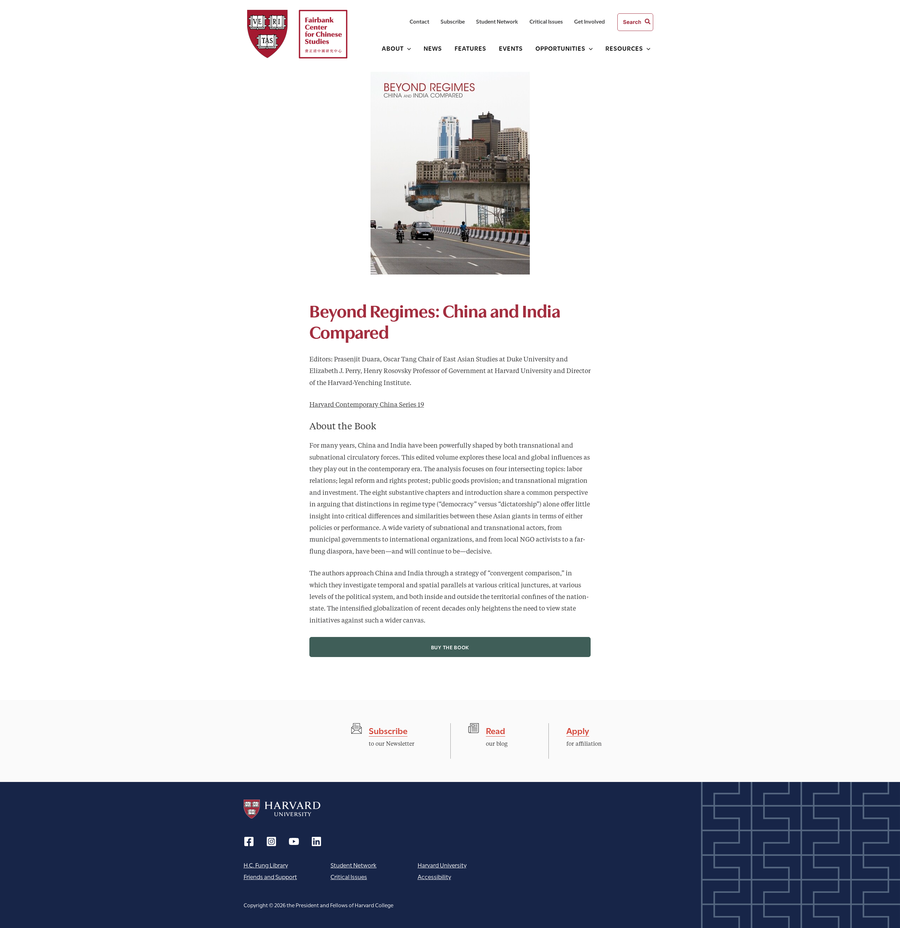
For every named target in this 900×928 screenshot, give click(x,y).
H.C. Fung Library (266, 865)
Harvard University (282, 809)
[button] (407, 48)
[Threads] (271, 841)
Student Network (353, 865)
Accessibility (434, 876)
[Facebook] (249, 841)
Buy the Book (450, 647)
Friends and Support (270, 876)
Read (495, 730)
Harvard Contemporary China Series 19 (366, 405)
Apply (577, 730)
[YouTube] (294, 841)
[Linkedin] (316, 841)
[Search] (647, 22)
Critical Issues (348, 876)
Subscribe (388, 730)
